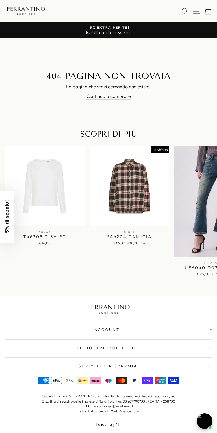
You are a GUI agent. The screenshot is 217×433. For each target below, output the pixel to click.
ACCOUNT (107, 329)
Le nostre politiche (107, 348)
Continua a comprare (108, 96)
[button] (7, 217)
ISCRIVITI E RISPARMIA (107, 366)
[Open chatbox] (204, 421)
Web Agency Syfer (125, 411)
